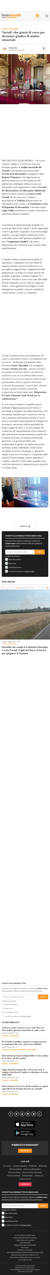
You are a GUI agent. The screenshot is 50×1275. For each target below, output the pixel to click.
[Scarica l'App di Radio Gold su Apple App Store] (25, 1124)
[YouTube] (22, 1114)
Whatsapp (43, 1166)
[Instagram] (28, 1114)
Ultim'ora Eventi (13, 1175)
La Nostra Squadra (20, 1166)
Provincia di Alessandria (27, 1050)
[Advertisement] (25, 132)
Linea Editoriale (25, 1243)
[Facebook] (10, 1114)
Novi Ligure (13, 1050)
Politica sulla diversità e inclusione (25, 1238)
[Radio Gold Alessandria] (11, 15)
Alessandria (14, 29)
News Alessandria (14, 559)
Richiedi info (25, 1151)
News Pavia (12, 563)
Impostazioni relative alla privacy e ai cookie (25, 1257)
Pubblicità (33, 1166)
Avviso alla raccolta (25, 1260)
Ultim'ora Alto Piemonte (32, 1172)
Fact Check (25, 1247)
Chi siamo (7, 1166)
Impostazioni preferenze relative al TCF (25, 1255)
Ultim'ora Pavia (14, 1172)
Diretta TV (39, 1175)
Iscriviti (39, 552)
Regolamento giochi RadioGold (25, 1245)
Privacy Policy (30, 571)
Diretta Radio (27, 1175)
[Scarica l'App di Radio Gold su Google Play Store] (25, 1133)
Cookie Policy (30, 1235)
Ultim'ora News (15, 1169)
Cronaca (5, 29)
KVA (31, 1272)
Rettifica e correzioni (25, 1250)
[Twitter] (16, 1114)
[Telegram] (33, 1114)
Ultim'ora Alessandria (32, 1169)
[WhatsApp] (39, 1114)
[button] (47, 587)
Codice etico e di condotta (25, 1240)
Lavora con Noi (25, 1179)
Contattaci (25, 1184)
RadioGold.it (31, 1266)
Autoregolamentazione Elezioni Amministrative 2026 (25, 1252)
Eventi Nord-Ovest (14, 567)
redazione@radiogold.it (33, 1270)
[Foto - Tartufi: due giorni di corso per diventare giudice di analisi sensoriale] (25, 79)
